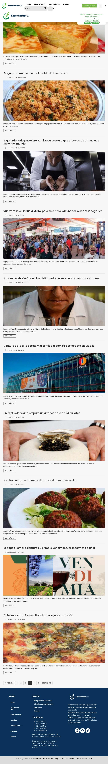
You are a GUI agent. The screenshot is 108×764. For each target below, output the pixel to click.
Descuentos (15, 726)
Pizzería (22, 619)
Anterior (9, 683)
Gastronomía (16, 715)
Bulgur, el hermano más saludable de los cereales (35, 73)
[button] (15, 720)
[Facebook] (82, 730)
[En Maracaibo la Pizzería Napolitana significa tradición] (54, 643)
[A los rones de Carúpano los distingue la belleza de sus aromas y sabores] (54, 306)
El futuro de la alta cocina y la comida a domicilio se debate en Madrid (49, 345)
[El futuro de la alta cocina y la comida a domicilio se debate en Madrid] (54, 373)
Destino (14, 720)
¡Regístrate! (85, 6)
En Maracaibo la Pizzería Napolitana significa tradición (38, 615)
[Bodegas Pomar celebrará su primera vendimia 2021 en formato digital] (54, 575)
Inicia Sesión (93, 6)
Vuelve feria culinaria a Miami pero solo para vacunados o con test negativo (52, 211)
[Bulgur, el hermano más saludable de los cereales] (54, 100)
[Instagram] (77, 730)
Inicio (13, 702)
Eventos (14, 731)
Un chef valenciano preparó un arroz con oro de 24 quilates (41, 413)
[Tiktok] (88, 730)
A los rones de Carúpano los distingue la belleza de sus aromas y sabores (51, 278)
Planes (13, 737)
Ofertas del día (15, 708)
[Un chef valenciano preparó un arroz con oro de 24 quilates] (54, 440)
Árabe (22, 485)
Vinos (21, 552)
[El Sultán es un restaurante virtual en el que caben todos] (54, 508)
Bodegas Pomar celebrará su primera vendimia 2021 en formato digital (49, 548)
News (22, 215)
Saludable (23, 77)
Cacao (22, 148)
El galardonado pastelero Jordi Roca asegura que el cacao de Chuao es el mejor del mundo (51, 142)
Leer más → (9, 63)
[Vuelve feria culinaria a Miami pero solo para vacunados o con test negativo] (54, 238)
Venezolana (24, 283)
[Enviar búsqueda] (45, 8)
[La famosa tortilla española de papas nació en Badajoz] (54, 33)
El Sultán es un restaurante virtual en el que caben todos (40, 480)
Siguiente (46, 683)
